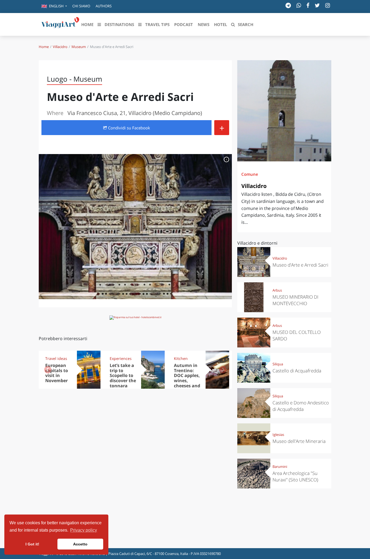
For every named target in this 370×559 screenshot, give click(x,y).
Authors (104, 6)
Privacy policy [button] (83, 530)
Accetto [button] (80, 544)
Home (44, 46)
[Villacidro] (284, 110)
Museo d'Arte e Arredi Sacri (300, 265)
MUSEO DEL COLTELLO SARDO (296, 335)
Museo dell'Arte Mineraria (299, 441)
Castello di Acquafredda (296, 371)
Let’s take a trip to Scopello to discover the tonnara (123, 375)
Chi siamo (81, 6)
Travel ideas (56, 358)
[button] (54, 6)
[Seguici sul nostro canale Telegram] (288, 5)
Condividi (128, 127)
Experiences (121, 358)
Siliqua (277, 364)
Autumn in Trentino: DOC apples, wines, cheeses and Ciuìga (187, 378)
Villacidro (60, 46)
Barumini (279, 466)
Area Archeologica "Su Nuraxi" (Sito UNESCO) (295, 476)
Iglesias (278, 434)
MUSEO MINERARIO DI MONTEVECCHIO (295, 300)
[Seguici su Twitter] (317, 5)
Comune (249, 174)
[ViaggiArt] (60, 24)
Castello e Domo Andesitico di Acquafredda (300, 406)
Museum (79, 46)
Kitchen (181, 358)
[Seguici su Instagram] (327, 5)
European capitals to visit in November (56, 373)
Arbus (277, 290)
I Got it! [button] (32, 544)
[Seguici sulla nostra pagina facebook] (308, 5)
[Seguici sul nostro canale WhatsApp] (298, 5)
